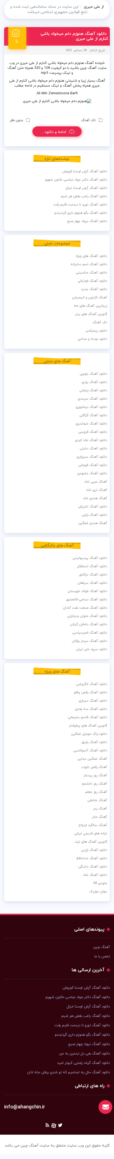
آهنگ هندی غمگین (92, 523)
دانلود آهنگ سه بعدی (91, 709)
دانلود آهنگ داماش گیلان (88, 624)
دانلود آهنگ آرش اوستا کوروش (84, 171)
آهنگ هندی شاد (95, 498)
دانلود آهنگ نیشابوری (91, 407)
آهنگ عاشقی (97, 800)
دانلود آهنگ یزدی (94, 382)
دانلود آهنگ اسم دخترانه (89, 264)
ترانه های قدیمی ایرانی (90, 833)
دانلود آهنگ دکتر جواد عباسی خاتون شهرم (76, 180)
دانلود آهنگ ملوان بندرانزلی (87, 616)
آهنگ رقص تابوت (94, 767)
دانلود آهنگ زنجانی (93, 390)
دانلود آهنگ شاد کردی (91, 440)
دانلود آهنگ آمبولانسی (90, 750)
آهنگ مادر (99, 817)
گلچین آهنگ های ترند (91, 842)
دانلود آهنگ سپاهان (92, 583)
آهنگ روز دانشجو (94, 784)
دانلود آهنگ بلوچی (93, 374)
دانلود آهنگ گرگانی (93, 415)
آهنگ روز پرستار (95, 775)
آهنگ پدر (100, 808)
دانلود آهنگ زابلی (94, 515)
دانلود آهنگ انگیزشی (91, 684)
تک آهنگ (88, 120)
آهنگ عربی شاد (95, 482)
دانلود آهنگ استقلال (92, 566)
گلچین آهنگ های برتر (91, 314)
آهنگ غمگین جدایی (92, 759)
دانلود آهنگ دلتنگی (92, 866)
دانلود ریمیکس (96, 331)
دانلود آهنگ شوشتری (91, 423)
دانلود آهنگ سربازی (93, 701)
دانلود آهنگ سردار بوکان (89, 641)
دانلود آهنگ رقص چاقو (90, 692)
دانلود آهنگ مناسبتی (91, 272)
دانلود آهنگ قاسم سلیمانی (87, 717)
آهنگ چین (101, 947)
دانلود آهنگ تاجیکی (92, 506)
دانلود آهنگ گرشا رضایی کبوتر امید (83, 1063)
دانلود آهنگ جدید (94, 289)
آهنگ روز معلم (96, 792)
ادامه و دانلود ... (53, 132)
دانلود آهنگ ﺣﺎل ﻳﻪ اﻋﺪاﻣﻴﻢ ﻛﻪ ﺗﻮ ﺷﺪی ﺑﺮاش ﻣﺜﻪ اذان (68, 1072)
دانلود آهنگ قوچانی (92, 465)
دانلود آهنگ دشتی (93, 448)
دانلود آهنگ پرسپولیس (89, 558)
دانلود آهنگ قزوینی (92, 432)
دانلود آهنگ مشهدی (92, 473)
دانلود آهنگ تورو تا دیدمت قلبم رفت (80, 204)
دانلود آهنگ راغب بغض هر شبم (84, 196)
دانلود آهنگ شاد (95, 875)
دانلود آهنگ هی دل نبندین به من (84, 1053)
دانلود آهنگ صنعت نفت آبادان (85, 608)
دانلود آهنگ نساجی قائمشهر (86, 599)
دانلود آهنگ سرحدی (92, 399)
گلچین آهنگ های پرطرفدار (88, 725)
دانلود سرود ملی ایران (91, 649)
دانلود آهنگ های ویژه (91, 256)
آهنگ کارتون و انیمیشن (89, 297)
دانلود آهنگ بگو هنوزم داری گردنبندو (80, 213)
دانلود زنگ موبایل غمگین (89, 734)
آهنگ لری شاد (96, 490)
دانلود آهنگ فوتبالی (92, 281)
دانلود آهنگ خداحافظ (91, 858)
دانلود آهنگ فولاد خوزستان (87, 591)
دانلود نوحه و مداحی (92, 339)
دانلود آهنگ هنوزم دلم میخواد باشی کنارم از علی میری (74, 36)
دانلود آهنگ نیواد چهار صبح (87, 221)
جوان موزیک (98, 891)
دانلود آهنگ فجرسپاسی (89, 633)
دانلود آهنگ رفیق (94, 742)
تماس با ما (102, 956)
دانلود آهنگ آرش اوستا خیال (86, 188)
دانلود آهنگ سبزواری (92, 457)
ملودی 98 (100, 883)
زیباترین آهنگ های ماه (90, 306)
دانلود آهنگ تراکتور (93, 574)
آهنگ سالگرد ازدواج (93, 825)
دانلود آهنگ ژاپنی (94, 850)
